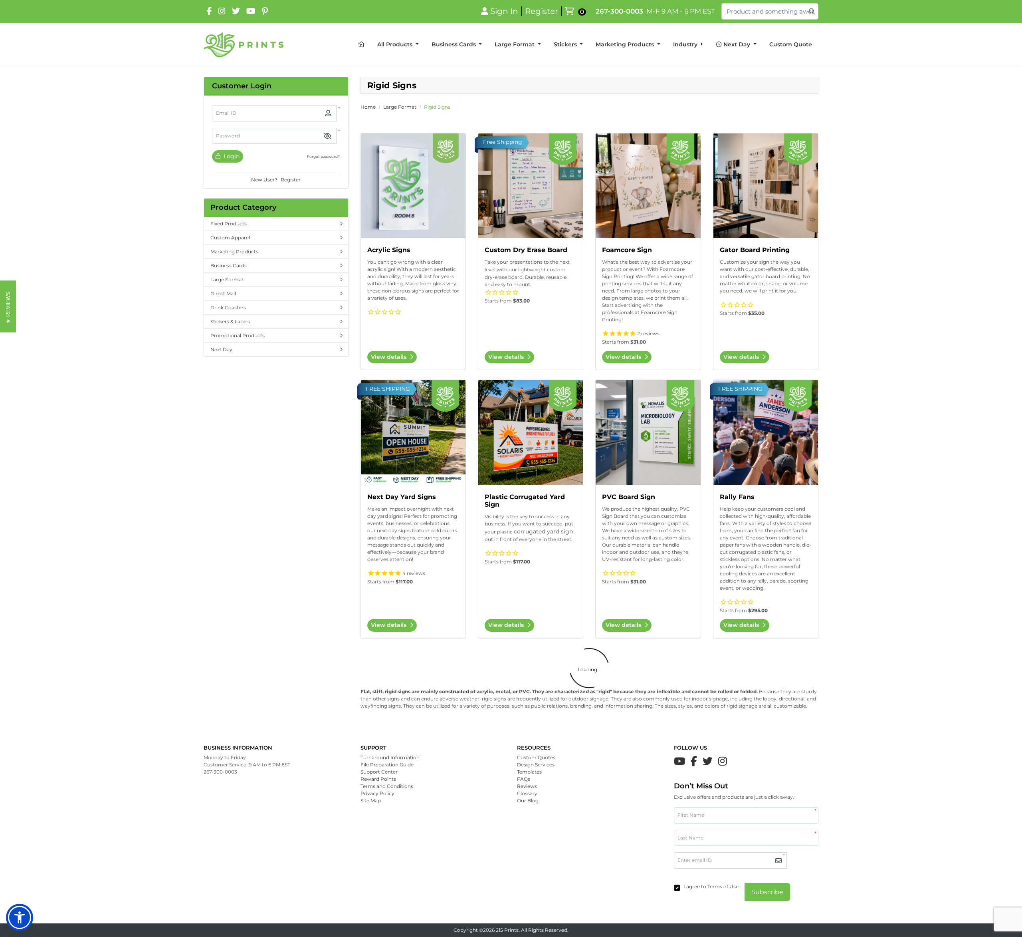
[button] (327, 136)
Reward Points (378, 779)
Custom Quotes (536, 757)
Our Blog (528, 801)
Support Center (379, 772)
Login (231, 156)
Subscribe (767, 892)
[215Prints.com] (243, 45)
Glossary (527, 793)
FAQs (523, 779)
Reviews (527, 786)
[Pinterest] (265, 11)
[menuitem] (361, 45)
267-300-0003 (619, 11)
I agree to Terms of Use (711, 886)
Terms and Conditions (386, 786)
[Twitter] (708, 761)
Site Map (370, 801)
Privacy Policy (377, 793)
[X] (236, 11)
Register (291, 180)
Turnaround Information (390, 757)
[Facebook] (209, 11)
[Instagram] (222, 11)
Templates (529, 772)
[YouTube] (251, 11)
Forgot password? (323, 156)
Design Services (536, 765)
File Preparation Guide (387, 765)
